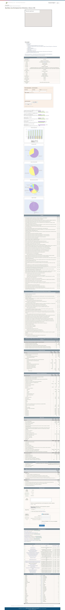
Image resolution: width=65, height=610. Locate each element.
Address (46, 545)
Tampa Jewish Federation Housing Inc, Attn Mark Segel (32, 552)
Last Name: (33, 89)
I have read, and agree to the (38, 511)
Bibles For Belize (26, 531)
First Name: (26, 89)
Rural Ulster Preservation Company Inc (32, 550)
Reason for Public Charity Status (32, 50)
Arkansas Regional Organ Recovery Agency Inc (29, 540)
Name (32, 545)
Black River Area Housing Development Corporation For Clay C (33, 562)
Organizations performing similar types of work (33, 52)
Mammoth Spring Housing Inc (32, 559)
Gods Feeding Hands (26, 535)
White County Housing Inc (33, 572)
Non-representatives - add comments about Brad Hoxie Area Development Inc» (35, 55)
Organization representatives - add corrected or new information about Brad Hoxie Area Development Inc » (38, 54)
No (34, 504)
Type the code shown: (27, 101)
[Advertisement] (42, 34)
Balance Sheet (29, 49)
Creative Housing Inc (32, 566)
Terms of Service (42, 511)
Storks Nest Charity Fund (27, 530)
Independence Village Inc (33, 557)
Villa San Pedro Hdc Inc (33, 549)
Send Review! (42, 525)
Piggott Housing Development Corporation (33, 565)
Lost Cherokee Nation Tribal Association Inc (29, 532)
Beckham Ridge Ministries (27, 536)
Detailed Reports (29, 43)
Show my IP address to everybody (49, 521)
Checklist (29, 44)
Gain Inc (25, 541)
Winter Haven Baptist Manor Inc (32, 551)
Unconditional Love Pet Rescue (27, 537)
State (53, 545)
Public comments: (29, 92)
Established (55, 545)
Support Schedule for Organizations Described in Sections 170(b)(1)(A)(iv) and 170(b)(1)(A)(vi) (40, 51)
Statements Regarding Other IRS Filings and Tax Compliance (35, 45)
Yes (32, 504)
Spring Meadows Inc (32, 547)
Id (24, 545)
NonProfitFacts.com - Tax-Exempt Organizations (16, 2)
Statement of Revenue (30, 48)
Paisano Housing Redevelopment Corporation (33, 553)
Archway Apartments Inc (33, 564)
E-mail (43, 89)
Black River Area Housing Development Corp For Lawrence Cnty (32, 561)
